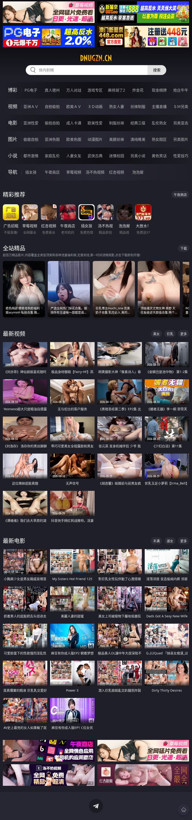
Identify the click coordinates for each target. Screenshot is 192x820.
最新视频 (14, 333)
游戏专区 (95, 90)
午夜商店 (52, 172)
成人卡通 (73, 123)
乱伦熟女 (159, 123)
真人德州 (52, 90)
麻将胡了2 (116, 90)
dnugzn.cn (96, 58)
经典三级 (137, 123)
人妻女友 (73, 155)
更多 (183, 334)
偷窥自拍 (30, 139)
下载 (183, 248)
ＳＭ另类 (180, 106)
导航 (12, 172)
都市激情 (30, 155)
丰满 (156, 541)
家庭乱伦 (52, 155)
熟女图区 (159, 139)
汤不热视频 (95, 172)
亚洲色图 (52, 139)
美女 (156, 334)
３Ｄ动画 (95, 106)
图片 (12, 139)
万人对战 (73, 90)
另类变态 (180, 123)
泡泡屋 (138, 172)
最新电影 (14, 540)
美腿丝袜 (116, 139)
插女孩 (31, 172)
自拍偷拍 (52, 106)
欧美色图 (73, 139)
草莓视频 (73, 172)
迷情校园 (116, 155)
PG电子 (31, 90)
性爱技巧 (180, 155)
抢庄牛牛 (180, 90)
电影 (12, 123)
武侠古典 (95, 155)
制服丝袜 (116, 123)
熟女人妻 (116, 106)
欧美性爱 (95, 123)
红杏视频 (116, 172)
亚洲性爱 (30, 123)
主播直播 (159, 106)
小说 (12, 156)
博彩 (12, 90)
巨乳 (170, 334)
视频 (12, 106)
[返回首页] (183, 809)
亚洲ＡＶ (30, 106)
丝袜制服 (137, 106)
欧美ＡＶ (73, 106)
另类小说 (137, 155)
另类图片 (180, 139)
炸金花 (138, 90)
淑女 (170, 541)
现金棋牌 (159, 90)
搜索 (157, 70)
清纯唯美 (137, 139)
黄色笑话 (159, 155)
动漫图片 (95, 139)
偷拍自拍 (52, 123)
